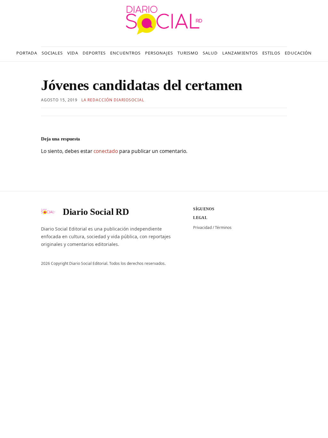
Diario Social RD (96, 211)
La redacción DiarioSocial (112, 100)
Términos (223, 227)
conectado (106, 151)
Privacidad (202, 227)
